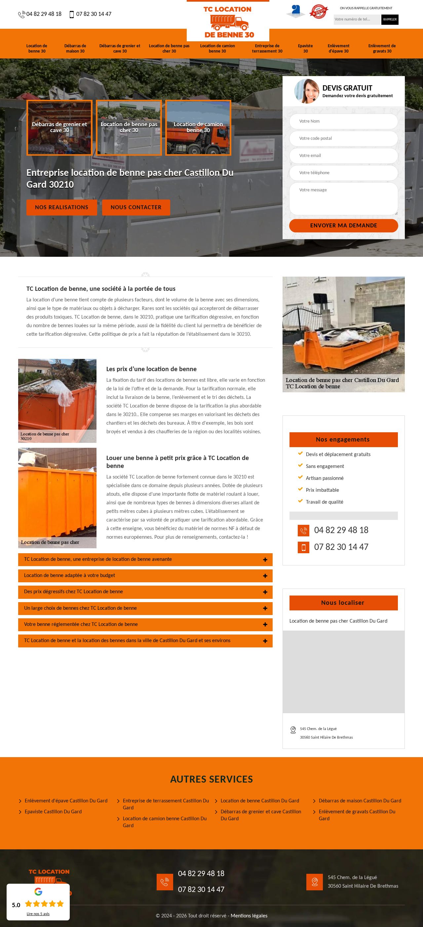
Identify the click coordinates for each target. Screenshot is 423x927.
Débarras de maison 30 (75, 49)
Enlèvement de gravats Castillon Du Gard (357, 815)
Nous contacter (136, 208)
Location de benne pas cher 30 (169, 49)
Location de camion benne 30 (217, 49)
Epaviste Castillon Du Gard (53, 812)
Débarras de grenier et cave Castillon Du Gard (261, 815)
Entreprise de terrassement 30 (267, 49)
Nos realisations (62, 208)
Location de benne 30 (36, 49)
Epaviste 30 (305, 49)
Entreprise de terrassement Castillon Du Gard (166, 804)
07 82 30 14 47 (93, 14)
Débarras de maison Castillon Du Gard (360, 801)
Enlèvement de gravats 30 (382, 49)
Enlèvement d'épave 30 (339, 49)
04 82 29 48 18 (43, 14)
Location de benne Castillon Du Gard (260, 801)
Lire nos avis (38, 914)
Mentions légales (249, 916)
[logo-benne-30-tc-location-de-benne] (228, 20)
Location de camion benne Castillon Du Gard (165, 822)
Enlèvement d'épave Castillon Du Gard (66, 801)
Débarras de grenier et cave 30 (119, 49)
